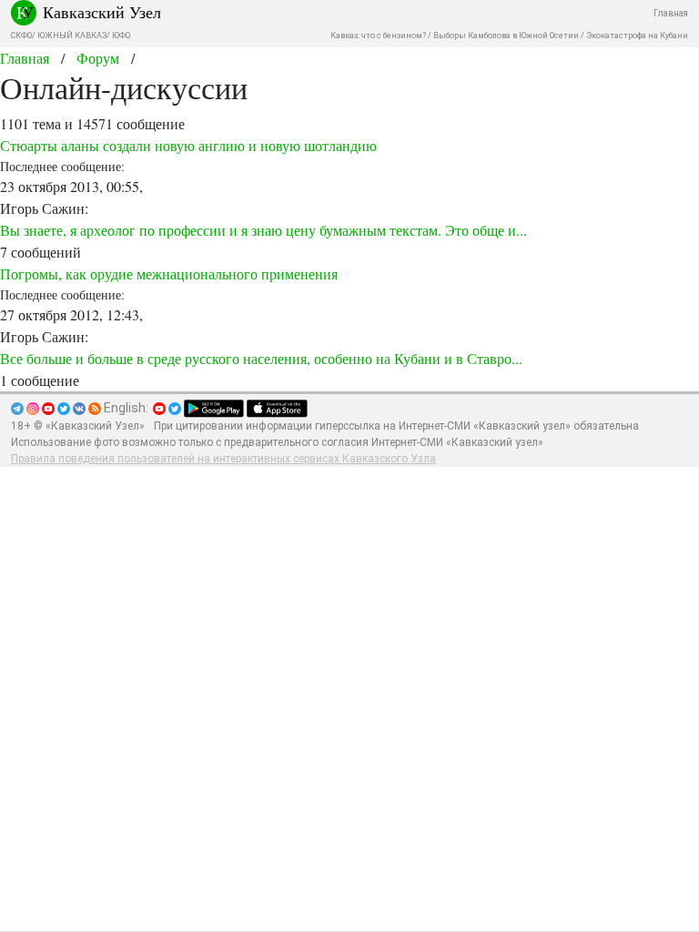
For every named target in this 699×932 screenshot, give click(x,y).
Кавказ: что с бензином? (378, 35)
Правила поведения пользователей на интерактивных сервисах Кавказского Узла (223, 458)
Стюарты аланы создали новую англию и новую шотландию (188, 145)
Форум (97, 57)
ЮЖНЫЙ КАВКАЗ (71, 35)
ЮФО (121, 35)
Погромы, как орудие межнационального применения (169, 273)
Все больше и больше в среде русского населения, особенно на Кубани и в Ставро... (261, 358)
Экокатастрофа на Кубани (637, 35)
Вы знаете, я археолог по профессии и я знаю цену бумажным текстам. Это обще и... (263, 229)
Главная (670, 13)
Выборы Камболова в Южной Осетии (506, 35)
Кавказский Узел (102, 12)
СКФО (21, 35)
